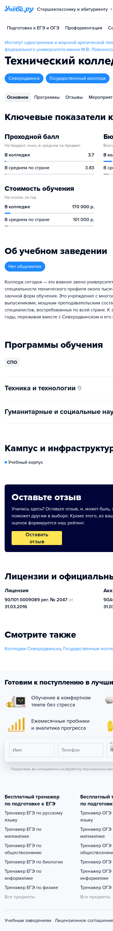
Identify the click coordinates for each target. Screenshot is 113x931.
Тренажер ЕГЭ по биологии (34, 862)
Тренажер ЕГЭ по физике (31, 888)
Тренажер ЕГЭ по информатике (23, 874)
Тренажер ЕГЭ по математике (23, 832)
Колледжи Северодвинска (33, 649)
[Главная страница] (19, 9)
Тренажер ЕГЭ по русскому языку (34, 816)
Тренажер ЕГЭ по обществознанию (23, 849)
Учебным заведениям (28, 920)
